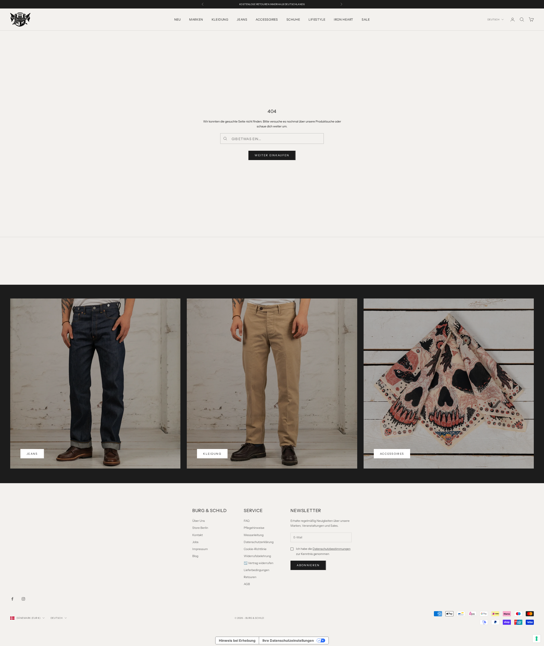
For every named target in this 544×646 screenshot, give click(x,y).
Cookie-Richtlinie (255, 549)
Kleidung (220, 19)
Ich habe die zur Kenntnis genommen (323, 551)
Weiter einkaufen (272, 155)
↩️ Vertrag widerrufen (258, 563)
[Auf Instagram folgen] (23, 599)
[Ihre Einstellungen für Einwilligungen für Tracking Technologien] (537, 639)
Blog (195, 556)
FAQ (246, 521)
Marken (196, 19)
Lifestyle (317, 19)
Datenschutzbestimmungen (331, 549)
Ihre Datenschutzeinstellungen (288, 640)
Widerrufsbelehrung (257, 556)
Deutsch (493, 19)
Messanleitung (254, 535)
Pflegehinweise (254, 528)
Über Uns (198, 521)
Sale (366, 19)
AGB (247, 584)
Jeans (242, 19)
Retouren (250, 577)
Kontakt (197, 535)
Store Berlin (200, 528)
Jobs (195, 542)
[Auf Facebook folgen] (12, 599)
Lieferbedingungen (256, 570)
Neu (177, 19)
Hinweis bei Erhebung (237, 640)
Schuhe (293, 19)
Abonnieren (308, 565)
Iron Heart (343, 19)
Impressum (200, 549)
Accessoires (267, 19)
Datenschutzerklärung (258, 542)
